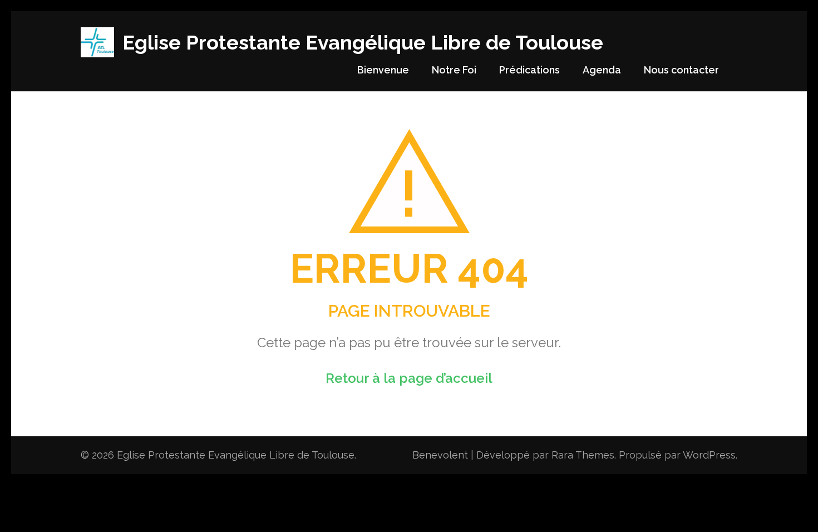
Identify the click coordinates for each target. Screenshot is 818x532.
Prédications (529, 70)
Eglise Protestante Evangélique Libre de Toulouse (362, 42)
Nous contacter (681, 70)
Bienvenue (383, 70)
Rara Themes (582, 455)
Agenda (602, 70)
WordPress (709, 455)
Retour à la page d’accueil (409, 378)
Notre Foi (454, 70)
